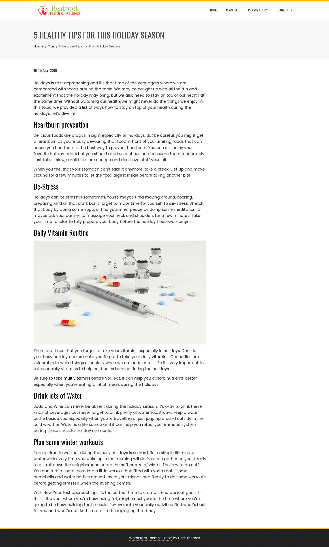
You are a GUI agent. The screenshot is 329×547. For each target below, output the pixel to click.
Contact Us (284, 10)
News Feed (232, 10)
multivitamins (77, 378)
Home (213, 10)
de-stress (178, 203)
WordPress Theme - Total (150, 538)
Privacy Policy (258, 10)
